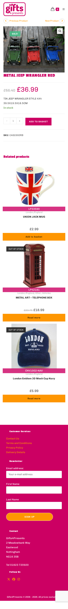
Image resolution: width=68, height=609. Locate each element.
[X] (8, 579)
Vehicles (46, 293)
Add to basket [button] (34, 236)
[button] (60, 31)
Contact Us (12, 438)
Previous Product (18, 21)
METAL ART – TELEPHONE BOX (34, 297)
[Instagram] (18, 579)
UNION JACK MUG (34, 216)
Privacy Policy (14, 447)
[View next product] (62, 21)
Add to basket (38, 121)
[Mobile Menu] (62, 9)
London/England (34, 212)
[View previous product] (6, 21)
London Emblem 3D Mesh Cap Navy (34, 378)
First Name (12, 484)
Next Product (52, 21)
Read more (34, 317)
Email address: (15, 468)
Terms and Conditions (19, 443)
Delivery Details (15, 452)
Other (38, 293)
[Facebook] (13, 579)
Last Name (12, 499)
